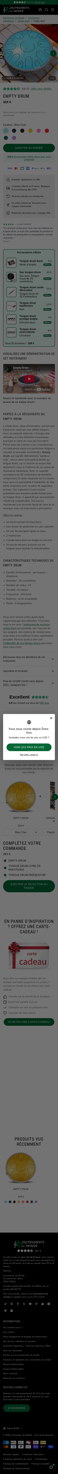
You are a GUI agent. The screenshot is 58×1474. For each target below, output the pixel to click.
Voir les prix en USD (29, 747)
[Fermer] (51, 718)
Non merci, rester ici (29, 754)
